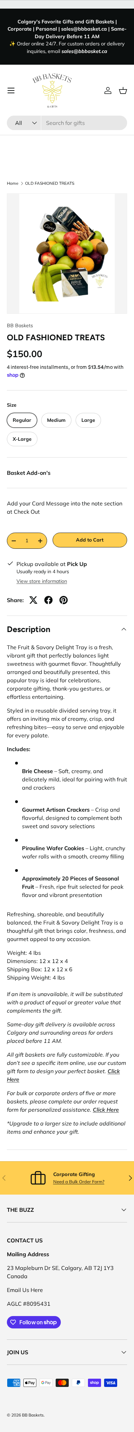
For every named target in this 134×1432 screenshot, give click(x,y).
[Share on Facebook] (48, 600)
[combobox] (67, 123)
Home (13, 183)
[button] (123, 90)
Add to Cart (89, 540)
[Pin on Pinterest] (63, 600)
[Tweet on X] (33, 600)
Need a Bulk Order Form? (78, 1181)
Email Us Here (25, 1289)
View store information (41, 581)
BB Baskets (20, 325)
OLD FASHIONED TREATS (49, 183)
